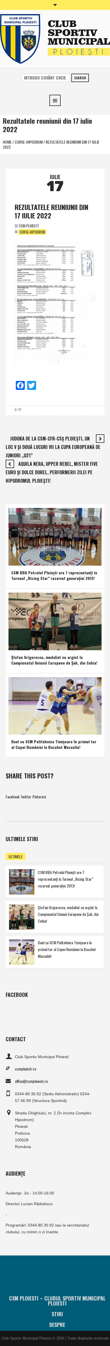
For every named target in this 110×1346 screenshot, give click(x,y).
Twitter (26, 797)
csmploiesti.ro (25, 1069)
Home (7, 142)
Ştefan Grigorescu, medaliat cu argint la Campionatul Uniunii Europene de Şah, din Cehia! (54, 660)
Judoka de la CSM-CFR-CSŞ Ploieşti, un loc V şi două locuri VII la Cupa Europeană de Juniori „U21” (53, 447)
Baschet (19, 560)
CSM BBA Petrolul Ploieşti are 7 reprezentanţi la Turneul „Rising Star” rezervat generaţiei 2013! (54, 575)
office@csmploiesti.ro (31, 1081)
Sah (39, 644)
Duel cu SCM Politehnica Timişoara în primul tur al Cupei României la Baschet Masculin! (53, 744)
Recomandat (39, 560)
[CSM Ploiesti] (55, 38)
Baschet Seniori (41, 729)
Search (80, 77)
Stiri (57, 1313)
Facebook (12, 797)
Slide (50, 644)
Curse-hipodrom (29, 142)
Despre (57, 1324)
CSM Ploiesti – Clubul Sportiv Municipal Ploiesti (57, 1301)
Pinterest (39, 797)
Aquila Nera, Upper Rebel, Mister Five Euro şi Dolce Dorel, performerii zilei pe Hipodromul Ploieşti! (52, 472)
